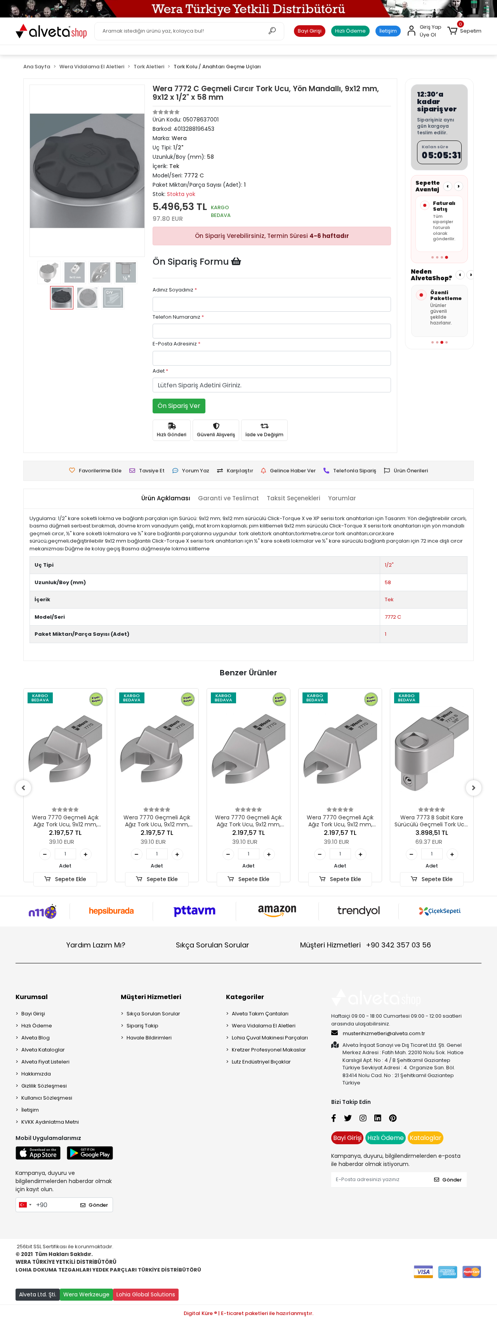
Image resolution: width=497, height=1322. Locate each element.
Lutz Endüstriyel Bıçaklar (261, 1061)
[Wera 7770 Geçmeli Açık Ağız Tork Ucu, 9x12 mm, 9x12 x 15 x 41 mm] (157, 748)
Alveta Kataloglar (43, 1049)
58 (388, 582)
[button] (464, 31)
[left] (23, 787)
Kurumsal (32, 996)
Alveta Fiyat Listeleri (45, 1061)
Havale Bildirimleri (149, 1037)
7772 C (393, 617)
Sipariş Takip (142, 1025)
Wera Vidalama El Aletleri (263, 1025)
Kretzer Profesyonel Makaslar (269, 1049)
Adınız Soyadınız (175, 289)
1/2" (389, 565)
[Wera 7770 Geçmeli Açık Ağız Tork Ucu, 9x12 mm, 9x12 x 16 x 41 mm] (65, 748)
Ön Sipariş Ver (179, 405)
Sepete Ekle (70, 879)
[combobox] (25, 1205)
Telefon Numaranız (178, 317)
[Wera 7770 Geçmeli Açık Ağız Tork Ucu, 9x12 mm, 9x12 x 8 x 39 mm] (340, 748)
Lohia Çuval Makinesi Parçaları (270, 1037)
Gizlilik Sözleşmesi (44, 1086)
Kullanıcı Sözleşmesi (46, 1098)
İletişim (388, 31)
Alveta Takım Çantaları (260, 1013)
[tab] (165, 498)
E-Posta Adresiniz (176, 343)
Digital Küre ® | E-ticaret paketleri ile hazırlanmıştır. (248, 1313)
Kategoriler (245, 996)
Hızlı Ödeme (350, 31)
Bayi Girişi (309, 31)
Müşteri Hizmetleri (365, 945)
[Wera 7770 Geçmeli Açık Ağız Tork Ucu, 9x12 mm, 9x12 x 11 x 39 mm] (248, 748)
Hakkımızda (36, 1073)
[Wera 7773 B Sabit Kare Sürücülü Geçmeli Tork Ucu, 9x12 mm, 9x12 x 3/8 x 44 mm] (431, 748)
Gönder (98, 1205)
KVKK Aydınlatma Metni (50, 1122)
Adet (160, 371)
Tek (389, 599)
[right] (474, 787)
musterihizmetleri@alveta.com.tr (384, 1033)
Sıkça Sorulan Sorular (212, 945)
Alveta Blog (35, 1037)
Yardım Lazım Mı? (95, 945)
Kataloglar (425, 1137)
